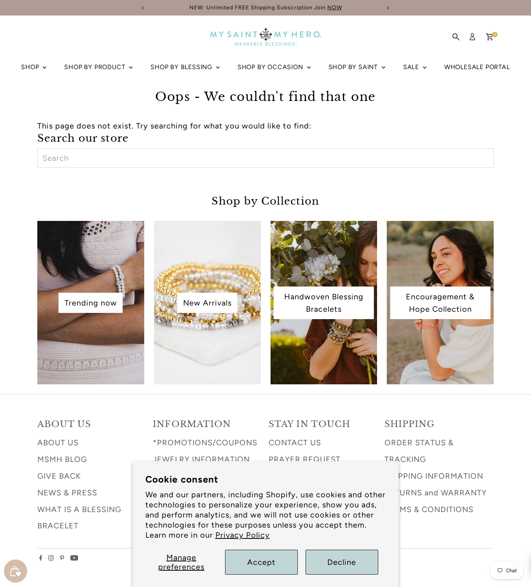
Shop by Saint (354, 67)
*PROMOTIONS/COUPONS (205, 442)
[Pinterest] (62, 558)
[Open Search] (455, 36)
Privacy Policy (242, 535)
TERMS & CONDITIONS (428, 509)
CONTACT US (295, 442)
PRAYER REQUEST (305, 459)
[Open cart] (490, 36)
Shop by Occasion (271, 67)
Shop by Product (95, 67)
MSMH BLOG (62, 459)
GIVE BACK (59, 476)
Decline (341, 562)
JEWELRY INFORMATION (201, 459)
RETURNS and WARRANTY (435, 492)
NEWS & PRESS (67, 492)
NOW (334, 7)
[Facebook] (40, 558)
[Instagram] (51, 558)
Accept (261, 562)
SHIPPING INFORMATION (433, 476)
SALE (412, 67)
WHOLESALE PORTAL (477, 67)
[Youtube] (74, 558)
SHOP (31, 67)
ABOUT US (58, 442)
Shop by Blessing (182, 67)
